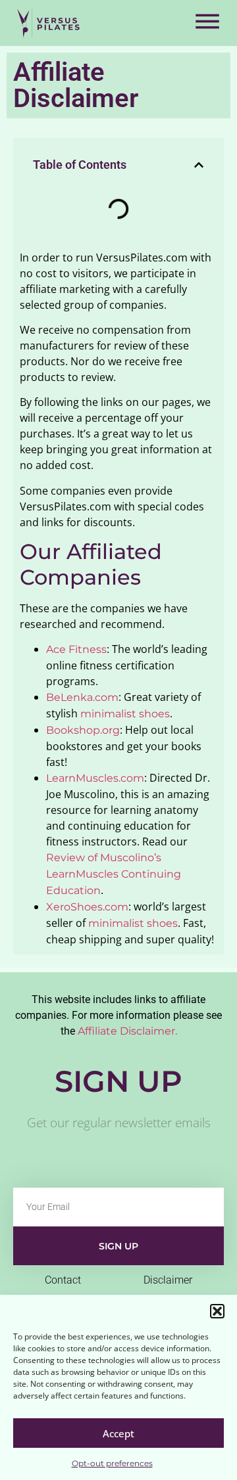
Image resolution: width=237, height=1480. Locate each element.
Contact (63, 1280)
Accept (118, 1433)
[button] (217, 1311)
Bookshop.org (83, 730)
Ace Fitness (76, 649)
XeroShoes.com (87, 907)
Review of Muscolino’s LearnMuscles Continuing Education (113, 874)
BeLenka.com (82, 697)
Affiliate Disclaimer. (127, 1031)
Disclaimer (168, 1280)
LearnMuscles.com (95, 778)
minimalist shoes (125, 713)
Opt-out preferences (112, 1463)
